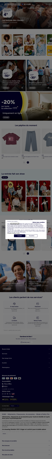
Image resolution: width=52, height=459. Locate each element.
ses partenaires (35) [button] (15, 223)
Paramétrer (31, 235)
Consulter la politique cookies (13, 233)
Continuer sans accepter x (12, 221)
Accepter (20, 235)
